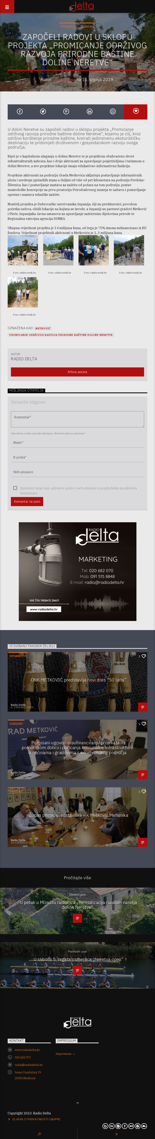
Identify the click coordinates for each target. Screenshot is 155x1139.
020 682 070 (22, 1057)
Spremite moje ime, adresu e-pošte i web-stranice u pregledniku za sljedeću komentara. (78, 488)
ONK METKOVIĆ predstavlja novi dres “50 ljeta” (78, 680)
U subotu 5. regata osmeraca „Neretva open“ (79, 959)
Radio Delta (64, 79)
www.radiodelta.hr (27, 1050)
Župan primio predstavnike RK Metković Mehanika (78, 815)
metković (43, 328)
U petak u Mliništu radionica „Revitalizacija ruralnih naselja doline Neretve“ (78, 904)
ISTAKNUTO (69, 26)
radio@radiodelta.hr (29, 1065)
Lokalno (87, 26)
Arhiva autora (77, 372)
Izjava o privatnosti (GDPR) (36, 1119)
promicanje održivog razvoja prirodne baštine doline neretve (61, 334)
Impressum (64, 1054)
